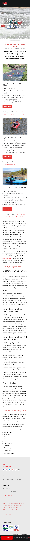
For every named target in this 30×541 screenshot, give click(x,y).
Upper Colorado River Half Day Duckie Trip (13, 84)
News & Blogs (6, 509)
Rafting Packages (18, 505)
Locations (5, 507)
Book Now (7, 106)
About (10, 507)
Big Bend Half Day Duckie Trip (13, 138)
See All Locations (8, 495)
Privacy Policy (14, 509)
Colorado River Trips (7, 505)
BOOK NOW (7, 538)
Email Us (5, 464)
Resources (15, 507)
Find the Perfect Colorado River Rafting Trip (13, 503)
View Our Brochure (7, 514)
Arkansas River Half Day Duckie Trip (15, 188)
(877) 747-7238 (7, 466)
